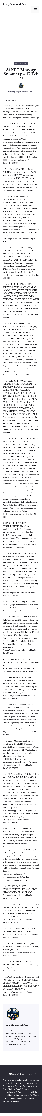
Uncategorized (21, 63)
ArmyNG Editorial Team (23, 92)
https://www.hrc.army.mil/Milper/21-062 (22, 375)
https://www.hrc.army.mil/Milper (18, 181)
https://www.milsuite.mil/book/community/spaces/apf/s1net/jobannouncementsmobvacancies (16, 877)
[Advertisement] (21, 38)
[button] (27, 9)
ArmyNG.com (19, 1074)
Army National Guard (16, 4)
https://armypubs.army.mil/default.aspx (23, 118)
